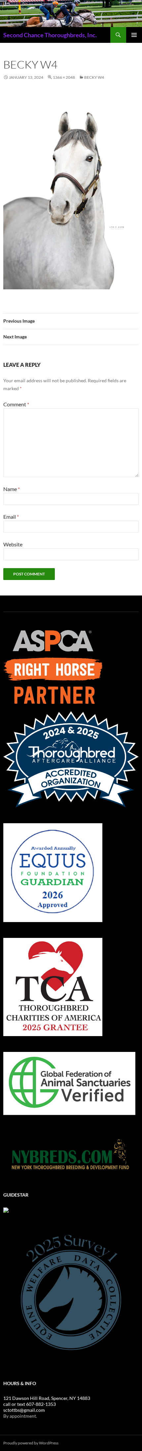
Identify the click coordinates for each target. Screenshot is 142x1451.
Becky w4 (94, 77)
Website (12, 544)
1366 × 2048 (64, 77)
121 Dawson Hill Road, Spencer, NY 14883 (46, 1398)
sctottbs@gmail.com (24, 1410)
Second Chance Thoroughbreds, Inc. (50, 35)
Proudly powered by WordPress (30, 1442)
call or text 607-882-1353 (29, 1404)
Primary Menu (134, 35)
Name (11, 489)
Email (11, 516)
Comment (16, 404)
